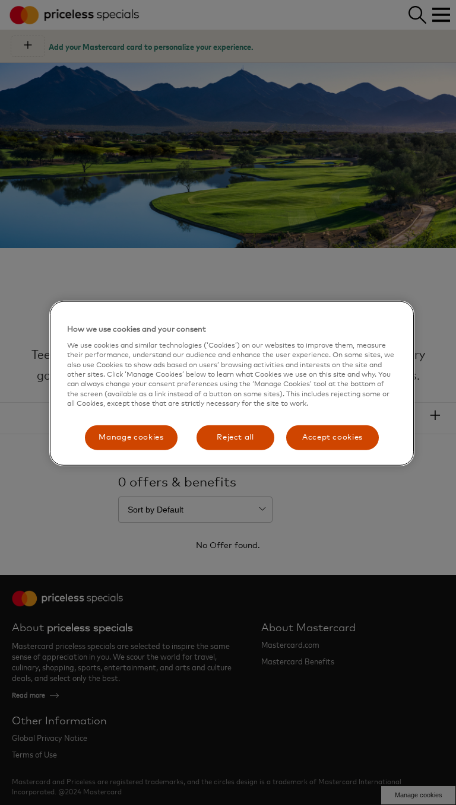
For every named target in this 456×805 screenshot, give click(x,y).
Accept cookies (332, 437)
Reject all (235, 437)
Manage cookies (131, 437)
